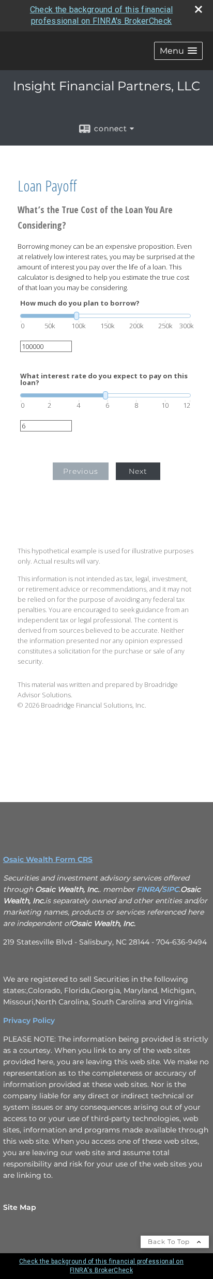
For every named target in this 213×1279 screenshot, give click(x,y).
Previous (80, 471)
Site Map (19, 1207)
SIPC (170, 889)
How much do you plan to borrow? (80, 303)
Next (138, 471)
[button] (178, 51)
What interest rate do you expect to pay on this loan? (104, 379)
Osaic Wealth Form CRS (48, 859)
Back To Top (170, 1241)
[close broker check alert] (198, 9)
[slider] (105, 316)
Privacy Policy (29, 1020)
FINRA (147, 889)
